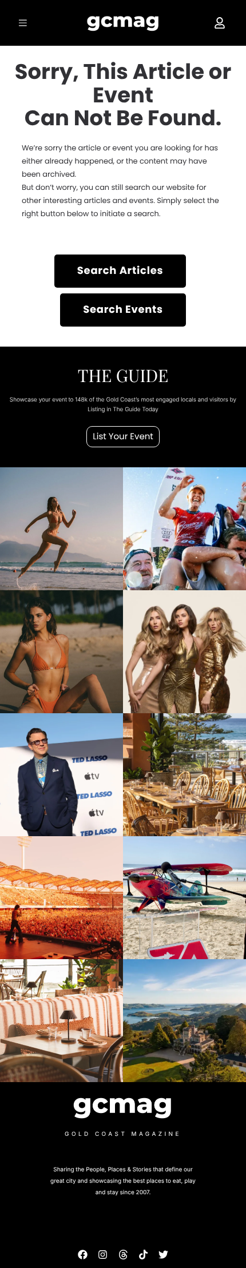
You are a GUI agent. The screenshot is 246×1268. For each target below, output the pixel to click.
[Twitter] (163, 1254)
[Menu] (24, 23)
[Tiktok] (143, 1254)
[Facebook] (82, 1254)
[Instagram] (102, 1254)
